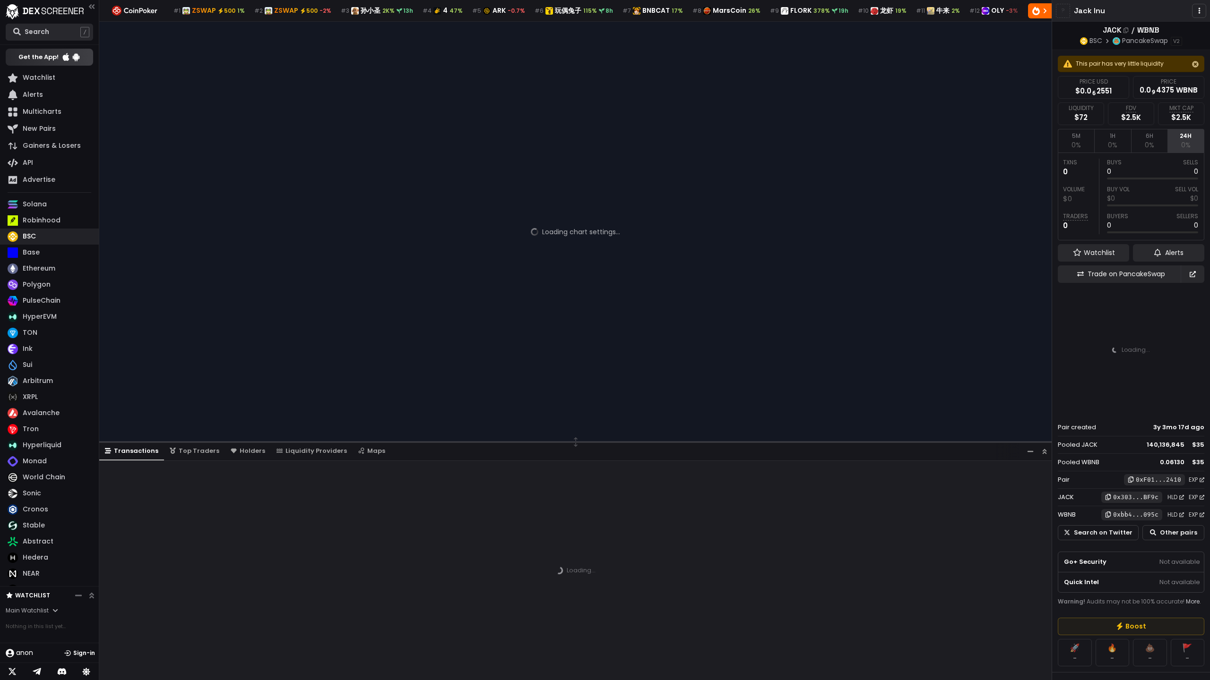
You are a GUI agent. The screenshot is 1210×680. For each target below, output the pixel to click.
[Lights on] (86, 671)
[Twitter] (12, 671)
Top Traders (199, 450)
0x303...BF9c (1135, 497)
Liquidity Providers (316, 450)
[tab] (1076, 141)
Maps (376, 450)
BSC (1095, 40)
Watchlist (32, 595)
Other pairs (1178, 532)
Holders (252, 450)
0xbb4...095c (1135, 514)
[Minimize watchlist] (78, 595)
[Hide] (1195, 64)
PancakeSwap (1145, 40)
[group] (1131, 626)
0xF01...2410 (1158, 479)
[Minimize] (1030, 451)
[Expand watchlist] (92, 595)
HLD (1172, 497)
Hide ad (1190, 409)
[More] (1199, 11)
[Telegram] (37, 671)
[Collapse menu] (92, 6)
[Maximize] (1044, 451)
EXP (1193, 480)
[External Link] (1192, 274)
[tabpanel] (1131, 196)
